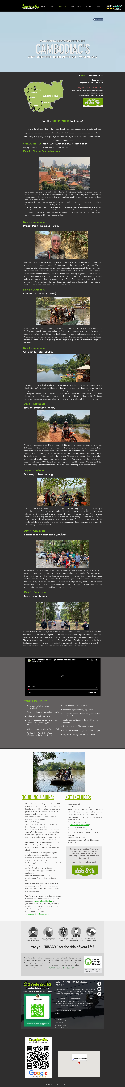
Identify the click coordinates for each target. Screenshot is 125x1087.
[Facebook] (99, 984)
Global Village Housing (43, 901)
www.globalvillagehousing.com (37, 914)
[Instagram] (99, 994)
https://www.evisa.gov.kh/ (79, 825)
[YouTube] (99, 989)
